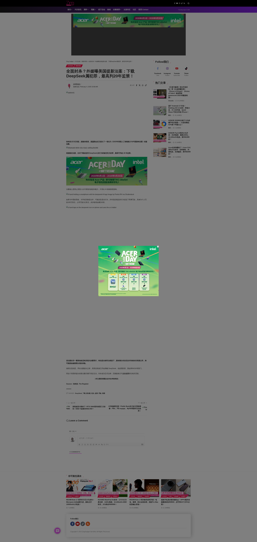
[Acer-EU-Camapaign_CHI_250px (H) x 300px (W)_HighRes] (128, 271)
